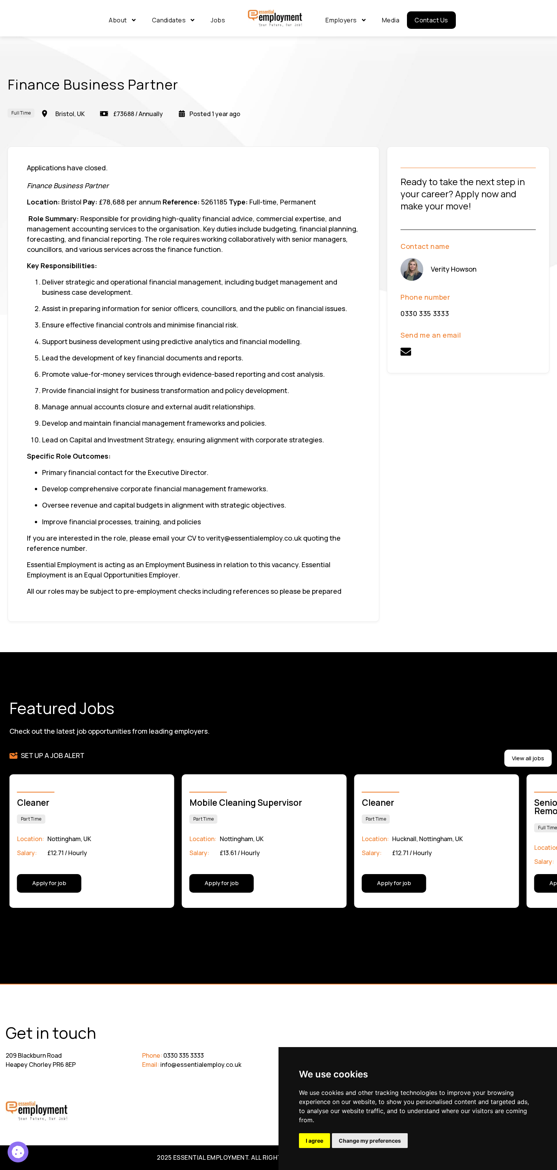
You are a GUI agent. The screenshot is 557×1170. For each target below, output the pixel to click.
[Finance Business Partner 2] (18, 1152)
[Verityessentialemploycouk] (406, 351)
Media (390, 20)
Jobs (218, 20)
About (118, 20)
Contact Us (431, 20)
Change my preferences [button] (370, 1140)
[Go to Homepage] (275, 18)
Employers (341, 20)
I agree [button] (314, 1140)
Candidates (169, 20)
